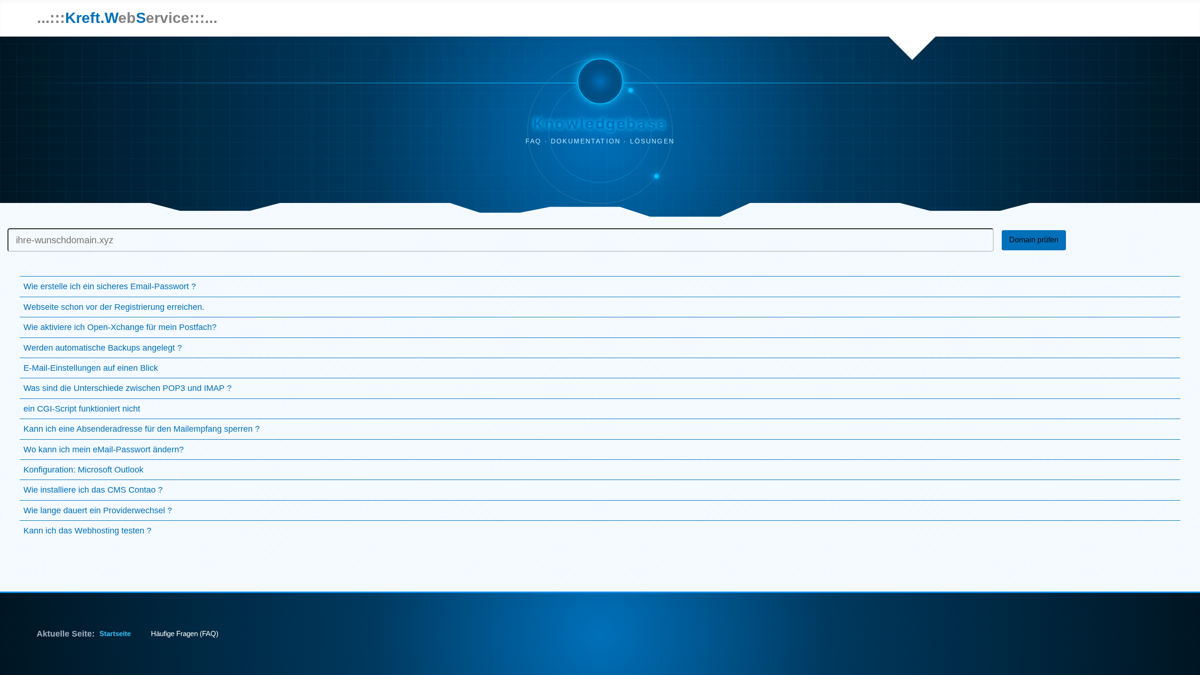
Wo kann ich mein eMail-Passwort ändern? (103, 449)
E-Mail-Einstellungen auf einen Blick (90, 368)
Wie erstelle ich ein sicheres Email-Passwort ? (109, 286)
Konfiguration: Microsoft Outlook (83, 469)
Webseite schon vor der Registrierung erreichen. (113, 307)
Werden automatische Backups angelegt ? (102, 347)
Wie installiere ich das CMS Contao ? (93, 490)
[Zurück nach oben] (1179, 657)
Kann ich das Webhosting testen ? (87, 530)
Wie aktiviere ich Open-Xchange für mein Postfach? (120, 327)
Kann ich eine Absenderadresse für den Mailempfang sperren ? (141, 429)
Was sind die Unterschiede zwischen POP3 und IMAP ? (127, 388)
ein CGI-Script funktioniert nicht (81, 408)
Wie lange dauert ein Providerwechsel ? (97, 510)
